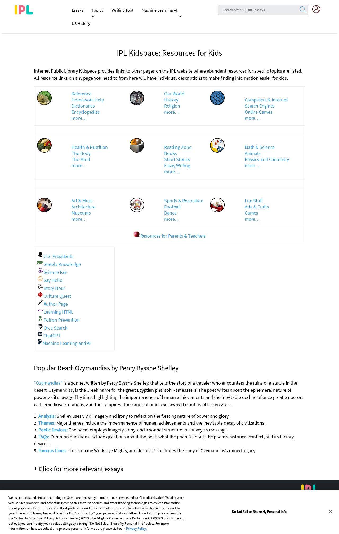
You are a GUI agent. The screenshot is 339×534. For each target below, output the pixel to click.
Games (251, 213)
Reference (81, 94)
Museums (81, 213)
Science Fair (55, 272)
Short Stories (177, 159)
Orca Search (56, 328)
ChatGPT (52, 335)
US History (81, 23)
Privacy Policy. (136, 528)
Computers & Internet (266, 100)
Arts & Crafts (257, 207)
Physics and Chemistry (267, 159)
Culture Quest (57, 296)
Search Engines (260, 106)
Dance (170, 213)
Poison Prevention (62, 320)
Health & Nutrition (90, 147)
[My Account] (318, 9)
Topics (97, 10)
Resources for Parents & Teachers (173, 236)
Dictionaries (83, 106)
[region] (169, 512)
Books (170, 153)
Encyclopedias (86, 112)
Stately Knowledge (62, 264)
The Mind (81, 159)
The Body (81, 153)
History (171, 100)
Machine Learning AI (159, 10)
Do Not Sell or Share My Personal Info (259, 511)
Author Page (56, 304)
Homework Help (88, 100)
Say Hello (53, 280)
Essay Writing (177, 165)
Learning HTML (59, 312)
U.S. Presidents (59, 256)
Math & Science (260, 147)
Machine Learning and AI (67, 343)
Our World (174, 94)
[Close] (330, 511)
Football (172, 207)
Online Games (259, 112)
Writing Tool (122, 10)
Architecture (84, 207)
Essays (77, 10)
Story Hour (54, 288)
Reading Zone (177, 147)
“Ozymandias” (48, 383)
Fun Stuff (254, 201)
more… (79, 118)
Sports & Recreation (183, 201)
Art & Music (82, 201)
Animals (253, 153)
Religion (172, 106)
